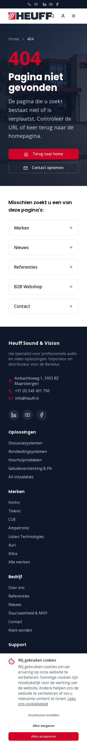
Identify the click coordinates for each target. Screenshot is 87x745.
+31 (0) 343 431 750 (32, 390)
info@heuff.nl (27, 398)
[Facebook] (57, 4)
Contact (15, 621)
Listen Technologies (26, 536)
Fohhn (14, 502)
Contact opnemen (48, 167)
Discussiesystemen (25, 443)
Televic (14, 511)
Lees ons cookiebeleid (47, 701)
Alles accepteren (43, 736)
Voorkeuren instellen (43, 715)
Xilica (12, 553)
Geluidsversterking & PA (30, 468)
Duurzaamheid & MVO (27, 613)
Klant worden (20, 630)
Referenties (18, 596)
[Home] (74, 16)
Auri (12, 545)
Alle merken (19, 562)
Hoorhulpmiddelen (25, 460)
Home (13, 39)
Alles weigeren (44, 725)
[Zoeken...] (52, 16)
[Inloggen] (63, 16)
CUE (12, 519)
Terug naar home (48, 153)
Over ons (16, 587)
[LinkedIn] (44, 4)
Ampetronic (18, 528)
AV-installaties (21, 476)
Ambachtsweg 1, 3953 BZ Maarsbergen (36, 381)
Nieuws (15, 604)
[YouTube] (51, 4)
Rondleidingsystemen (27, 451)
